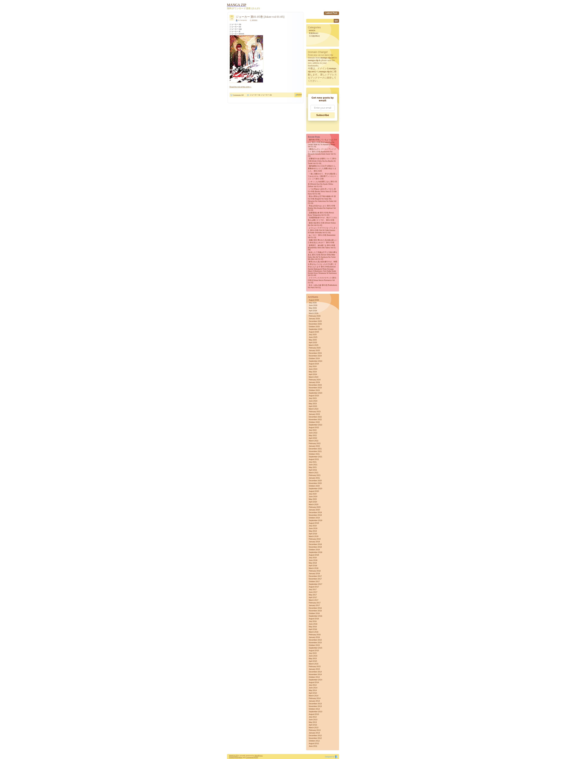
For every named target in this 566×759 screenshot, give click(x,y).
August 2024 (314, 364)
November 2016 (315, 611)
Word (256, 755)
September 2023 (315, 393)
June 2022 (313, 433)
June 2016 (313, 624)
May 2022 (313, 435)
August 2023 (314, 396)
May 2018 (313, 563)
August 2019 (314, 523)
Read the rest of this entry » (240, 87)
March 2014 (313, 696)
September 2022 (315, 425)
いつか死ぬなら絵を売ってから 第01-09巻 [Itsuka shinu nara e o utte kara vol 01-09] (322, 191)
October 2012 (314, 741)
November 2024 (315, 356)
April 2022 (313, 438)
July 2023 (313, 398)
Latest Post (331, 13)
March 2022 (313, 441)
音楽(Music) (313, 33)
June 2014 (313, 688)
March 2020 (313, 504)
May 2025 (313, 340)
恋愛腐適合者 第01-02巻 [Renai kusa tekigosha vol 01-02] (321, 214)
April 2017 (313, 597)
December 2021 (315, 449)
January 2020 (314, 510)
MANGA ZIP (233, 755)
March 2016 (313, 632)
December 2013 (315, 704)
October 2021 (314, 454)
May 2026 (313, 308)
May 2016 (313, 627)
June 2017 (313, 592)
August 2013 (314, 714)
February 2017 (315, 603)
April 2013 (313, 725)
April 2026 (313, 311)
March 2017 (313, 600)
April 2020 (313, 502)
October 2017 (314, 581)
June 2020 (313, 497)
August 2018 (314, 555)
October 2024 (314, 358)
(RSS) (236, 757)
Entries (231, 757)
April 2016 (313, 629)
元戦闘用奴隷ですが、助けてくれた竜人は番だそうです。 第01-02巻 (322, 219)
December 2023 (315, 385)
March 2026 (313, 313)
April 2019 (313, 534)
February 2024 (315, 380)
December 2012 (315, 736)
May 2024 (313, 372)
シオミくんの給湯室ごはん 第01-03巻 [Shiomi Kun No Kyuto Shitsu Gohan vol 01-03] (322, 184)
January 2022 (314, 446)
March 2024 (313, 377)
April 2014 (313, 693)
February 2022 (315, 443)
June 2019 (313, 528)
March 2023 (313, 409)
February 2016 (315, 635)
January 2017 (314, 605)
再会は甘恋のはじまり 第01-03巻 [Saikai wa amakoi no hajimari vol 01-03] (322, 208)
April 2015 (313, 661)
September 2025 (315, 329)
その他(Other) (314, 36)
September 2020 (315, 489)
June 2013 (313, 720)
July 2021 (313, 462)
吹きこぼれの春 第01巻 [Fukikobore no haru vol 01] (322, 286)
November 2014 (315, 674)
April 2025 (313, 343)
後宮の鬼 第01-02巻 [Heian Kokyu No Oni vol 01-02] (322, 224)
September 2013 (315, 712)
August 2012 (314, 743)
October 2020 (314, 486)
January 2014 (314, 701)
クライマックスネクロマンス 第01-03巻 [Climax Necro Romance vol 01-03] (322, 280)
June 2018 (313, 560)
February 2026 (315, 316)
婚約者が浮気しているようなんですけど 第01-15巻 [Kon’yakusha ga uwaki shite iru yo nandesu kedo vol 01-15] (322, 143)
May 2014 (313, 690)
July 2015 (313, 653)
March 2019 (313, 536)
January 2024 (314, 382)
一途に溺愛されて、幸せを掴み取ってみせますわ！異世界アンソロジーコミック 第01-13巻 (322, 176)
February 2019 (315, 539)
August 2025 (314, 332)
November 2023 (315, 388)
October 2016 (314, 613)
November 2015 (315, 643)
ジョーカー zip (266, 95)
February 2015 (315, 666)
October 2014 (314, 677)
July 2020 (313, 494)
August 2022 (314, 427)
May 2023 (313, 404)
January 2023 (314, 414)
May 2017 (313, 595)
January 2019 (314, 542)
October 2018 (314, 550)
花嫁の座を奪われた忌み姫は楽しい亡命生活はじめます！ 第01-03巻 (322, 241)
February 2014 (315, 698)
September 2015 (315, 648)
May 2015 (313, 659)
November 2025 (315, 324)
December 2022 (315, 417)
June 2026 (313, 305)
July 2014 (313, 685)
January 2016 (314, 637)
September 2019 (315, 520)
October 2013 (314, 709)
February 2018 (315, 571)
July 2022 (313, 430)
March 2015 (313, 664)
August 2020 (314, 491)
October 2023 (314, 390)
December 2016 (315, 608)
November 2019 (315, 515)
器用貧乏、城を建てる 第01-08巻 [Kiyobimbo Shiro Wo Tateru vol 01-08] (322, 247)
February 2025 (315, 348)
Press (260, 755)
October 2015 (314, 645)
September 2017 (315, 584)
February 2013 (315, 730)
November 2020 (315, 483)
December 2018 (315, 544)
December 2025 (315, 321)
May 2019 (313, 531)
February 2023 (315, 412)
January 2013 (314, 733)
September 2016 (315, 616)
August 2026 (314, 300)
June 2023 (313, 401)
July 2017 (313, 589)
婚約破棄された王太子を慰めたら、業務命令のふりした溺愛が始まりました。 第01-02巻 (322, 168)
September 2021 (315, 457)
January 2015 (314, 669)
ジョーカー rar (255, 95)
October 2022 (314, 422)
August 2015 (314, 651)
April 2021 (313, 470)
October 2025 (314, 327)
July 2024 (313, 366)
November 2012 (315, 738)
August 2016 (314, 619)
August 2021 (314, 459)
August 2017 (314, 587)
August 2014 (314, 682)
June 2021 (313, 465)
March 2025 (313, 345)
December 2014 (315, 672)
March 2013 (313, 728)
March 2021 (313, 473)
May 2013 (313, 722)
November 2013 (315, 706)
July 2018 (313, 558)
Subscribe (322, 115)
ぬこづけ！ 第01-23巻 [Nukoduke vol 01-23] (321, 236)
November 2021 (315, 451)
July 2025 (313, 335)
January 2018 (314, 574)
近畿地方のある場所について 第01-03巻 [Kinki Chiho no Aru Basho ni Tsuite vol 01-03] (322, 161)
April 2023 (313, 406)
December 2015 (315, 640)
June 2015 (313, 656)
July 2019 (313, 526)
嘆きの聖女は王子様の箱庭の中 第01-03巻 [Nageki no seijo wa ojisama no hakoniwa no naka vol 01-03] (322, 199)
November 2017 (315, 579)
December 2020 (315, 481)
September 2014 (315, 680)
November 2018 (315, 547)
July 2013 (313, 717)
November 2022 (315, 420)
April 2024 (313, 374)
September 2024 (315, 361)
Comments (250, 757)
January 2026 (314, 319)
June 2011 (313, 746)
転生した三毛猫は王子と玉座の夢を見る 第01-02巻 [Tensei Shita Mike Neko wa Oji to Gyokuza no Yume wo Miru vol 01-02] (322, 255)
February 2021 (315, 475)
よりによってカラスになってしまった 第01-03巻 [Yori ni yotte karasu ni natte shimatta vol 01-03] (322, 230)
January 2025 (314, 350)
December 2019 (315, 512)
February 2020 (315, 507)
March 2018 (313, 568)
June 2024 (313, 369)
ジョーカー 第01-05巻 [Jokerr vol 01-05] (260, 16)
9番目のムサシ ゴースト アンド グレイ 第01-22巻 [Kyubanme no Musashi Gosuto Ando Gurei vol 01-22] (322, 152)
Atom (240, 757)
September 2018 (315, 552)
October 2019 (314, 518)
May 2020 (313, 499)
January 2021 (314, 478)
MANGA (254, 20)
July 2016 (313, 621)
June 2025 (313, 337)
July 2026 (313, 303)
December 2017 (315, 576)
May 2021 (313, 467)
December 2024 (315, 353)
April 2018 (313, 566)
